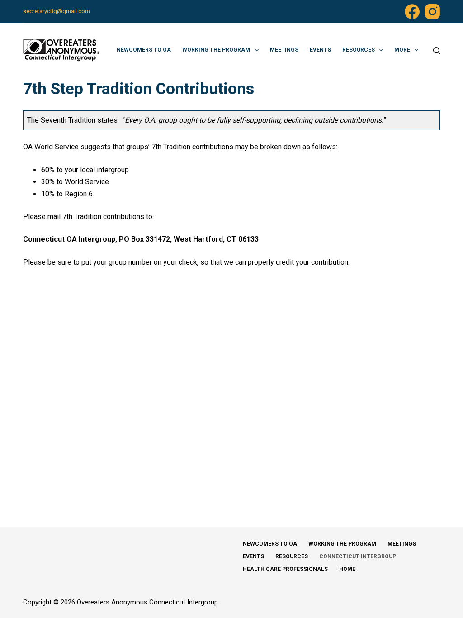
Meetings (284, 50)
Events (320, 50)
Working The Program (216, 50)
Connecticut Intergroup (357, 556)
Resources (358, 50)
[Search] (436, 50)
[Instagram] (432, 11)
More (402, 50)
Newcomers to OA (144, 50)
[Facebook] (412, 11)
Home (347, 569)
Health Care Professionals (285, 569)
